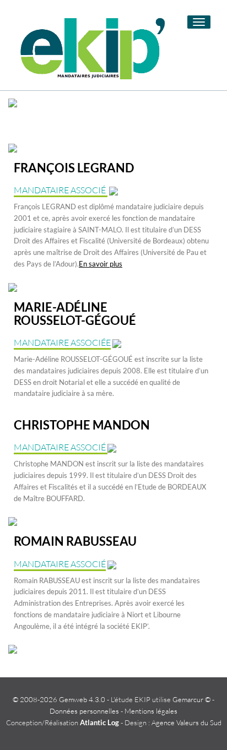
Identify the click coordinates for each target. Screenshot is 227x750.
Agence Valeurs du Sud (186, 722)
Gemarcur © (191, 699)
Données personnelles (84, 710)
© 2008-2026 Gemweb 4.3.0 (59, 699)
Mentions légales (151, 710)
